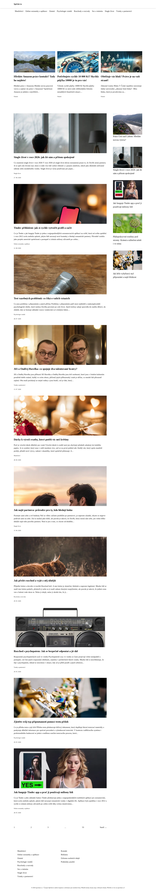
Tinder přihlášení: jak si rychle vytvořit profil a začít (43, 227)
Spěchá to (18, 4)
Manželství (19, 11)
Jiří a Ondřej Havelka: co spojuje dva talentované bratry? (45, 368)
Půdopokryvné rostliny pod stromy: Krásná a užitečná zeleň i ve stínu (127, 240)
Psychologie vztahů (64, 11)
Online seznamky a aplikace (36, 11)
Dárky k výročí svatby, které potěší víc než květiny (41, 439)
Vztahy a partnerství (124, 11)
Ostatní (52, 11)
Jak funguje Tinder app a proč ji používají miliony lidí (43, 792)
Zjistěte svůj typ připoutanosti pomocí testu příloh (41, 721)
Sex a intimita (97, 11)
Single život (109, 11)
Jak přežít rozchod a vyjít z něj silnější (35, 580)
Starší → (103, 827)
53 (83, 827)
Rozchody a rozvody (82, 11)
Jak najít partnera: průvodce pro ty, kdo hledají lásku (43, 510)
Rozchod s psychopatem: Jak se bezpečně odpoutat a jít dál (46, 651)
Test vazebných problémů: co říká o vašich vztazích (42, 298)
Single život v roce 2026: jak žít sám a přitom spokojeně (44, 157)
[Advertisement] (78, 28)
